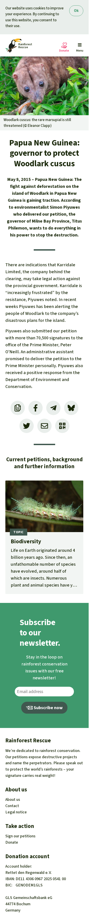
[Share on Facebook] (35, 408)
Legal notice (16, 812)
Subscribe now (48, 708)
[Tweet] (26, 426)
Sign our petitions (20, 836)
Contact (12, 805)
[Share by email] (44, 426)
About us (12, 799)
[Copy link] (17, 408)
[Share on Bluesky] (71, 408)
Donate (11, 842)
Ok (76, 10)
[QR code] (62, 426)
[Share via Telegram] (53, 408)
